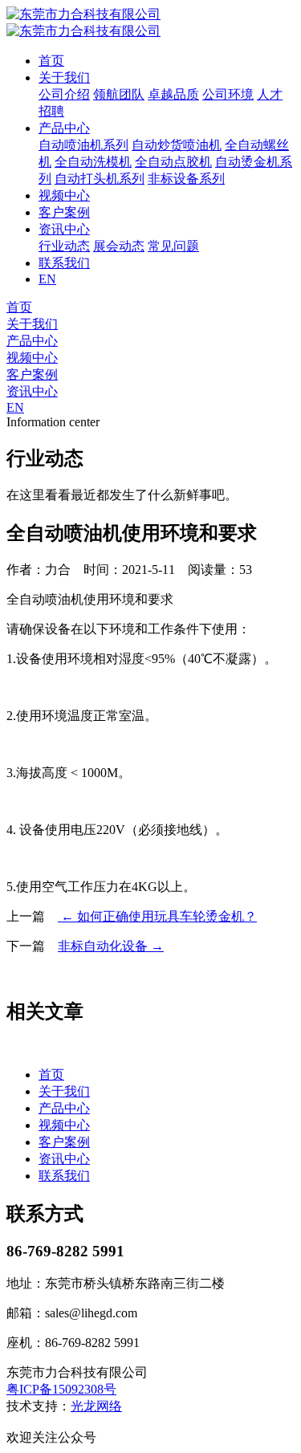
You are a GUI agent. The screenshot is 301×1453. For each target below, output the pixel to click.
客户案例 (64, 212)
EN (47, 279)
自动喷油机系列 (83, 145)
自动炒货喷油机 (177, 145)
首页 (51, 60)
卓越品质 (173, 94)
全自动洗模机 (93, 162)
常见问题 (173, 246)
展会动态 (118, 246)
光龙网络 (96, 1406)
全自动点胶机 (173, 162)
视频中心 (64, 195)
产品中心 (64, 128)
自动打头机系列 (99, 178)
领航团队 (118, 94)
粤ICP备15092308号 (61, 1389)
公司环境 (228, 94)
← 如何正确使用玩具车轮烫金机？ (157, 916)
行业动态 (64, 246)
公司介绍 (64, 94)
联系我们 (64, 263)
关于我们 (64, 77)
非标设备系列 (186, 178)
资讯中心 (64, 229)
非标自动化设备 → (111, 946)
